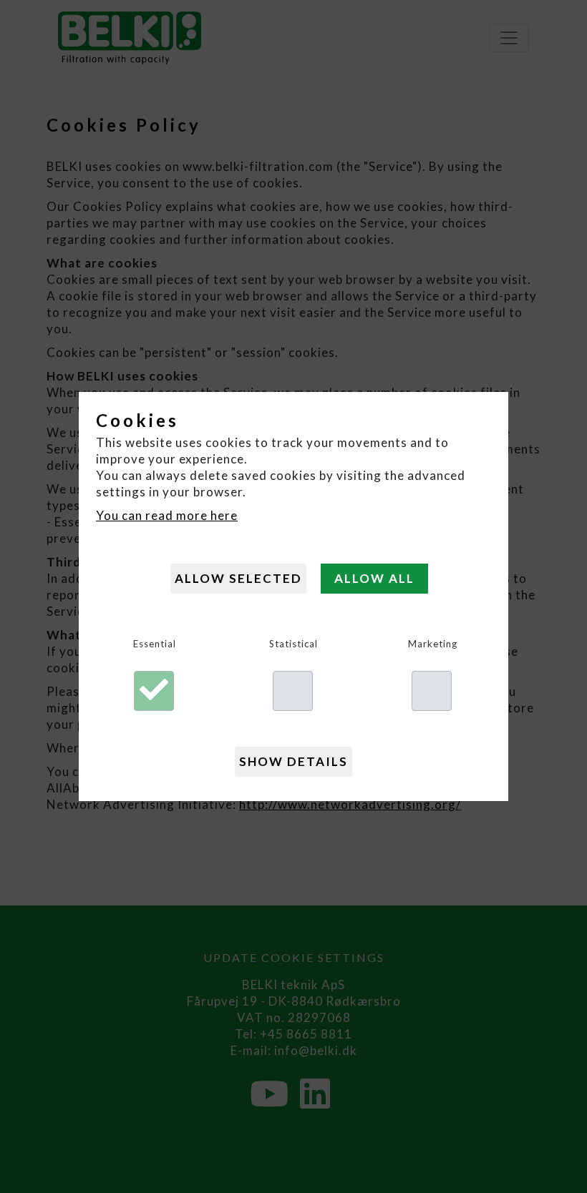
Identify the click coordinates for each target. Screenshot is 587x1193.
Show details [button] (293, 761)
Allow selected (238, 578)
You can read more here (167, 515)
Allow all (374, 578)
